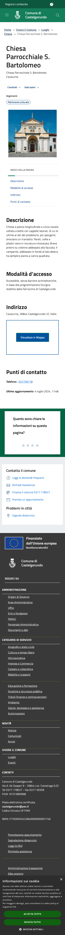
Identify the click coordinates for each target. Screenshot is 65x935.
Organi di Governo (18, 597)
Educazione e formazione (22, 686)
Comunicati (14, 736)
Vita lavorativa (16, 658)
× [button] (61, 879)
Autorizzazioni (16, 713)
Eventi (12, 762)
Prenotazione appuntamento (25, 835)
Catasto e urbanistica (20, 669)
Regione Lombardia (16, 4)
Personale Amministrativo (23, 624)
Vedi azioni (30, 87)
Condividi (12, 87)
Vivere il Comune (26, 30)
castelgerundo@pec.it (15, 806)
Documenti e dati (18, 630)
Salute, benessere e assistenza (26, 708)
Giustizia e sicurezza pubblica (25, 691)
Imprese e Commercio (20, 663)
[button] (32, 929)
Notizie (12, 730)
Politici (12, 619)
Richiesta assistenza (20, 851)
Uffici (11, 608)
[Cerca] (58, 15)
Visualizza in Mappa (33, 337)
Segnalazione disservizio (22, 840)
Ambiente (13, 702)
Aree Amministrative (20, 602)
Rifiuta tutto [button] (32, 922)
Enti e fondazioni (18, 613)
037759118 (26, 382)
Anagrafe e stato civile (21, 647)
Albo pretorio (15, 874)
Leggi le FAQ (15, 846)
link (14, 906)
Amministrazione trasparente (25, 868)
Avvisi (11, 741)
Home (7, 30)
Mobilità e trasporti (19, 674)
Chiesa (8, 34)
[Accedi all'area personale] (51, 4)
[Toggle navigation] (7, 15)
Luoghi (45, 30)
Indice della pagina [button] (22, 170)
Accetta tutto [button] (32, 914)
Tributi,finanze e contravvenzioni (27, 697)
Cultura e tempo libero (21, 652)
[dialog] (32, 905)
